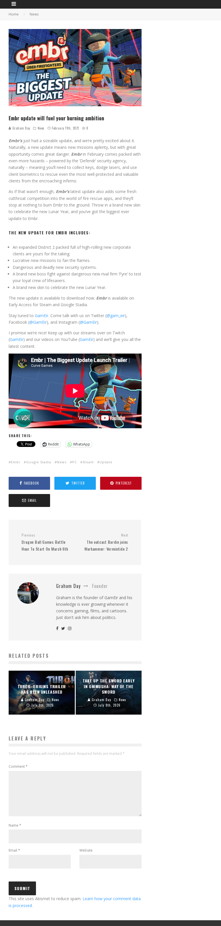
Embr (15, 462)
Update (106, 462)
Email (14, 850)
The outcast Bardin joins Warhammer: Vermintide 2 (106, 542)
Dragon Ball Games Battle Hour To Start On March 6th (45, 542)
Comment (18, 766)
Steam (88, 462)
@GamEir (38, 322)
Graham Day (20, 128)
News (41, 128)
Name (15, 825)
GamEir (16, 339)
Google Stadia (38, 462)
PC (74, 462)
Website (86, 850)
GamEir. (42, 315)
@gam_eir (115, 315)
